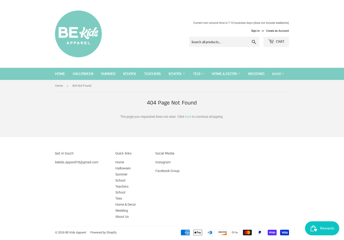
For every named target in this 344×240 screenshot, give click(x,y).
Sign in (255, 30)
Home (60, 74)
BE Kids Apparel (75, 232)
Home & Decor (225, 74)
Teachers (152, 74)
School (129, 74)
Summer (108, 74)
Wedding (256, 74)
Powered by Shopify (103, 232)
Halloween (83, 74)
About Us (122, 217)
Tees (197, 74)
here (188, 116)
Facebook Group (167, 171)
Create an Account (277, 30)
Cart (279, 41)
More (276, 74)
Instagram (163, 162)
